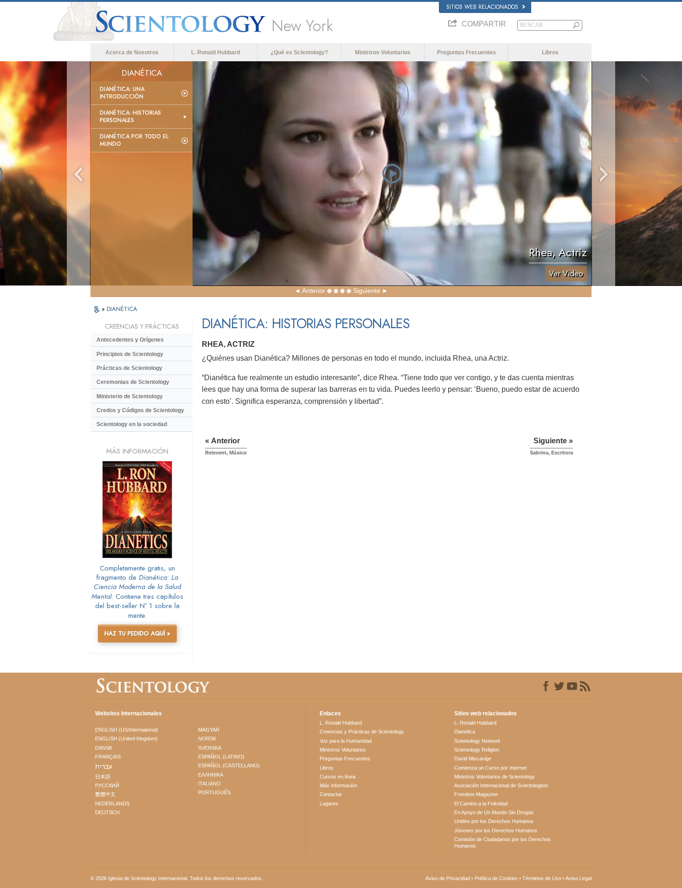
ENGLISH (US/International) (126, 729)
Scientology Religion (476, 749)
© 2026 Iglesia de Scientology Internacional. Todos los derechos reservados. (176, 878)
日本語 (102, 776)
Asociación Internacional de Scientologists (501, 785)
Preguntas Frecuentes (466, 52)
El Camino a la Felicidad (481, 803)
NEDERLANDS (112, 803)
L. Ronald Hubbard (215, 52)
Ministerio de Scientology (130, 396)
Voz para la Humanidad (346, 741)
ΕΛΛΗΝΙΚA (210, 775)
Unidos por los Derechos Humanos (494, 821)
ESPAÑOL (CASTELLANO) (229, 765)
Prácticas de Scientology (129, 368)
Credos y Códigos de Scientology (140, 410)
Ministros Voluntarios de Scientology (494, 776)
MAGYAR (208, 729)
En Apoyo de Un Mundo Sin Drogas (494, 812)
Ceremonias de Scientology (133, 382)
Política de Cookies (496, 878)
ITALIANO (209, 783)
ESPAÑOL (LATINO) (221, 756)
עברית (103, 766)
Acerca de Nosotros (132, 52)
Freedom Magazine (476, 794)
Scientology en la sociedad (132, 424)
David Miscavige (472, 758)
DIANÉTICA (122, 309)
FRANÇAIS (108, 756)
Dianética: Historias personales (130, 116)
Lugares (329, 803)
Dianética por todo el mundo (134, 140)
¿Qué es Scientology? (299, 52)
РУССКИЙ (107, 785)
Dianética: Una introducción (122, 93)
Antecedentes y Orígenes (130, 340)
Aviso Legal (579, 878)
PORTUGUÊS (214, 792)
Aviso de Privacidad (447, 878)
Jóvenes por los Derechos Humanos (495, 830)
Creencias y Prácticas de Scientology (362, 731)
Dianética (464, 731)
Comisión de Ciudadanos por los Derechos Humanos (502, 842)
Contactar (331, 794)
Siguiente (366, 290)
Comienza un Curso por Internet (490, 768)
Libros (550, 52)
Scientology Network (477, 741)
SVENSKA (209, 748)
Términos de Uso (541, 878)
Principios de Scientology (130, 354)
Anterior (313, 290)
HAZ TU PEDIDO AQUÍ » (137, 633)
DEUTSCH (107, 812)
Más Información (338, 785)
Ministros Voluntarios (383, 52)
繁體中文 (105, 794)
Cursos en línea (337, 776)
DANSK (103, 748)
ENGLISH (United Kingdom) (126, 738)
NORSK (207, 738)
